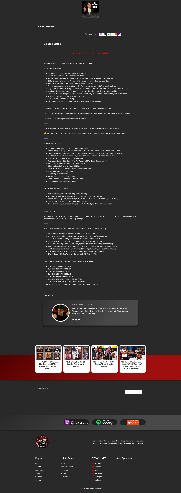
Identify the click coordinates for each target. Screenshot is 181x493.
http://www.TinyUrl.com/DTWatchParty (93, 236)
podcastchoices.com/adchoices (86, 284)
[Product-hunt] (76, 320)
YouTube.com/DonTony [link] (84, 313)
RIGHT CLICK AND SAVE (54, 114)
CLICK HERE (49, 109)
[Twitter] (73, 320)
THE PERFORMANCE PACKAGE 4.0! (114, 133)
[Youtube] (79, 320)
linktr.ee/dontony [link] (122, 311)
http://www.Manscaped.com (108, 128)
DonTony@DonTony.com (103, 244)
